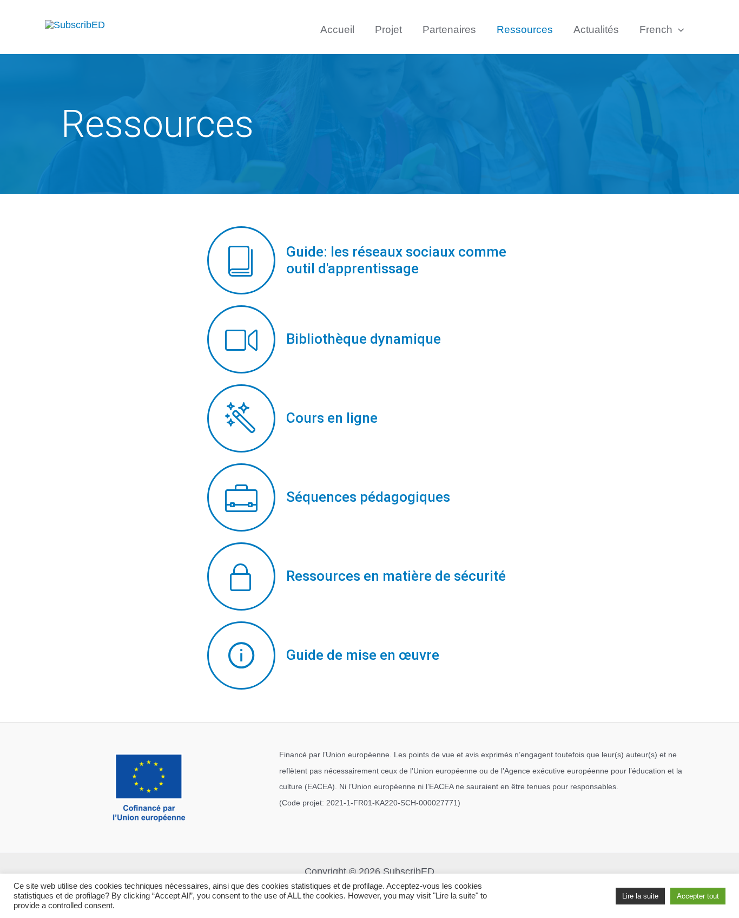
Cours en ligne (332, 418)
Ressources (525, 29)
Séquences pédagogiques (368, 497)
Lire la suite (640, 896)
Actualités (596, 29)
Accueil (337, 29)
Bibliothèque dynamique (363, 339)
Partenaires (449, 29)
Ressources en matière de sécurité (396, 576)
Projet (388, 29)
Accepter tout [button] (698, 896)
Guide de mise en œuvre (362, 655)
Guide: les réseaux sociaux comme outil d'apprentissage (396, 260)
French (655, 29)
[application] (678, 30)
